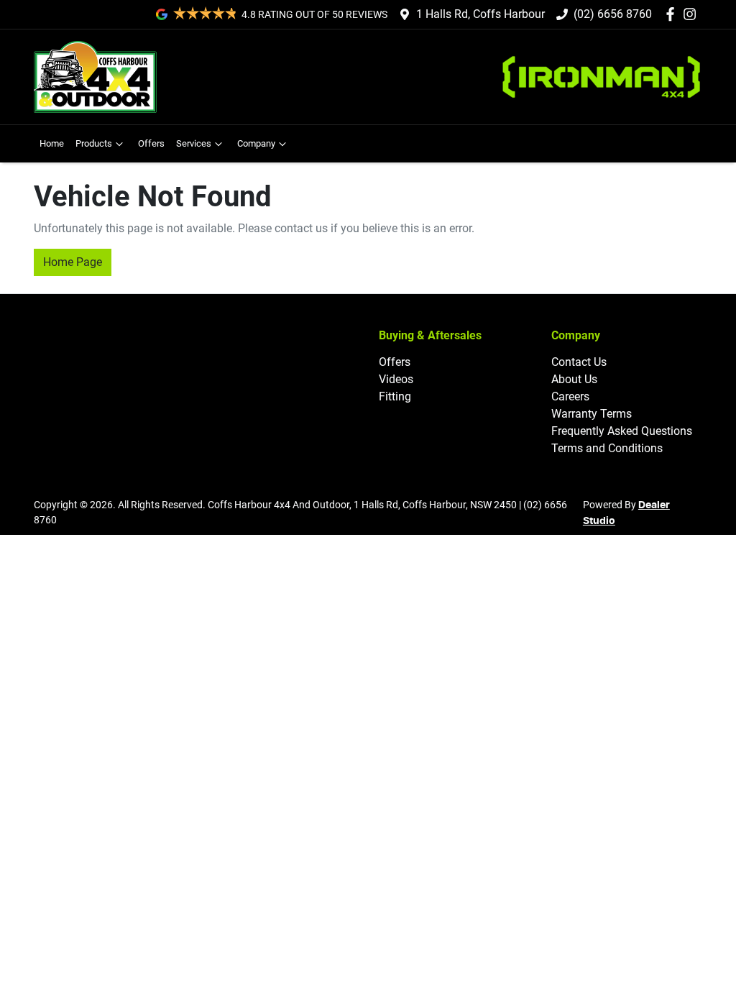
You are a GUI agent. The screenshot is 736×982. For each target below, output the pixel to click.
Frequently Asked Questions (621, 431)
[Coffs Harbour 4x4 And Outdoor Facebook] (673, 14)
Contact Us (579, 362)
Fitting (395, 396)
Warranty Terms (591, 414)
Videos (396, 379)
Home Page (72, 262)
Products (93, 143)
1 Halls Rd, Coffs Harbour (480, 14)
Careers (570, 396)
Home (52, 143)
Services (193, 143)
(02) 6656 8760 (613, 14)
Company (256, 143)
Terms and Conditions (607, 448)
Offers (151, 143)
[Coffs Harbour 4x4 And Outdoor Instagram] (692, 14)
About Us (574, 379)
